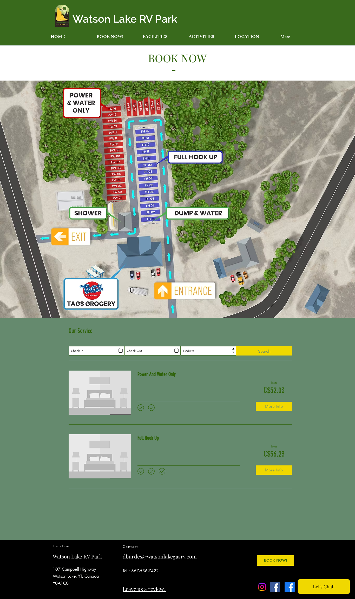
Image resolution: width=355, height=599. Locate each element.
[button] (162, 37)
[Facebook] (275, 587)
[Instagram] (262, 587)
